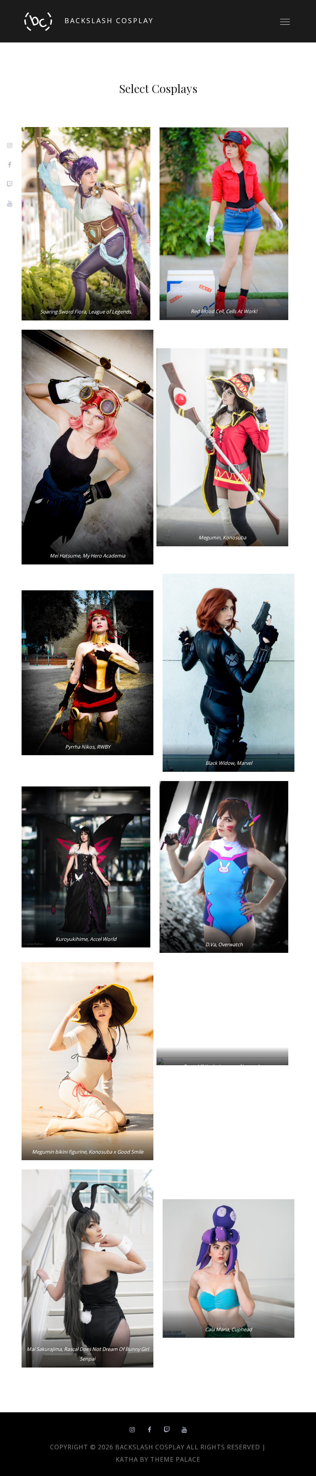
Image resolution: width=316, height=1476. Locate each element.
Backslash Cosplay (109, 20)
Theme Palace (175, 1459)
